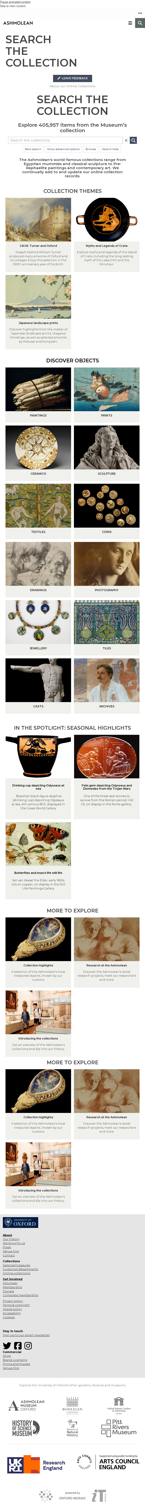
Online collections (16, 1273)
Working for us (14, 1243)
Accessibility (12, 1313)
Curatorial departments (20, 1269)
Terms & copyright (16, 1305)
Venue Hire (11, 1368)
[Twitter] (8, 1348)
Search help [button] (110, 149)
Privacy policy (13, 1301)
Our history (11, 1239)
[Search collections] (133, 140)
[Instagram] (29, 1348)
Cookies (9, 1317)
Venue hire (11, 1251)
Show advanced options (63, 149)
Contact (9, 1255)
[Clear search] (126, 140)
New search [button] (33, 149)
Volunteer (10, 1283)
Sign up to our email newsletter (26, 1335)
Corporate (10, 1295)
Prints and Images (16, 1364)
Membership (12, 1287)
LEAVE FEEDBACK (74, 78)
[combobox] (65, 140)
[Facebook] (19, 1348)
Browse (91, 149)
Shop (7, 1356)
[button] (140, 13)
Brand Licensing (15, 1360)
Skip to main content (12, 6)
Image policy (12, 1309)
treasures (23, 1265)
